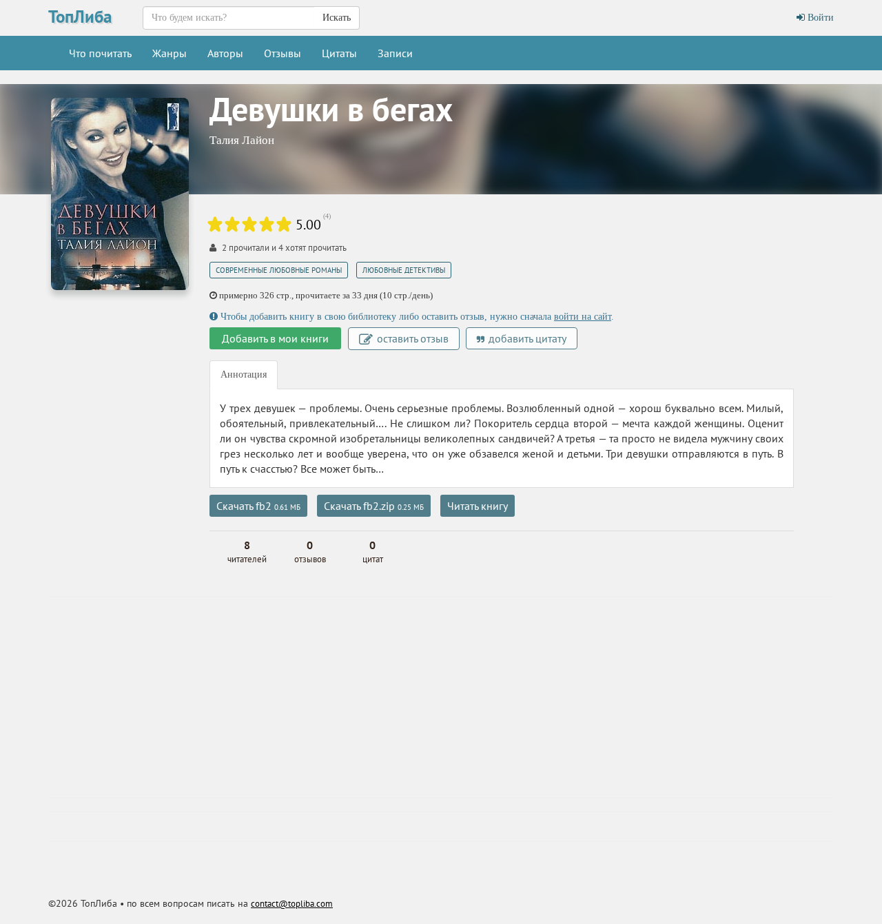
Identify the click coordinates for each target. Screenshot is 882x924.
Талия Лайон (241, 140)
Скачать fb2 (258, 506)
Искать (336, 17)
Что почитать (100, 53)
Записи (395, 53)
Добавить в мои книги (275, 338)
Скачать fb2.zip (374, 506)
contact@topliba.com (292, 904)
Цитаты (339, 53)
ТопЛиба (80, 17)
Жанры (169, 53)
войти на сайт (582, 316)
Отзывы (282, 53)
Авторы (225, 53)
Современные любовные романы (279, 270)
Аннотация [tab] (243, 374)
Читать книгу (477, 506)
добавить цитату (526, 338)
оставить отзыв (411, 338)
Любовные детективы (403, 270)
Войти (819, 17)
